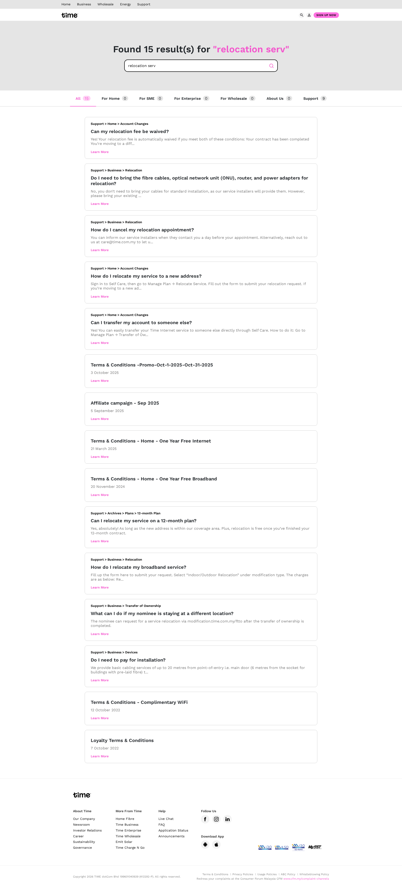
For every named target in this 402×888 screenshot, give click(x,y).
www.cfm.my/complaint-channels (306, 878)
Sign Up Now (326, 15)
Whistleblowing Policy (314, 874)
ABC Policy (288, 874)
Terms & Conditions (215, 874)
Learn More (100, 152)
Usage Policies (267, 874)
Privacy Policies (242, 874)
